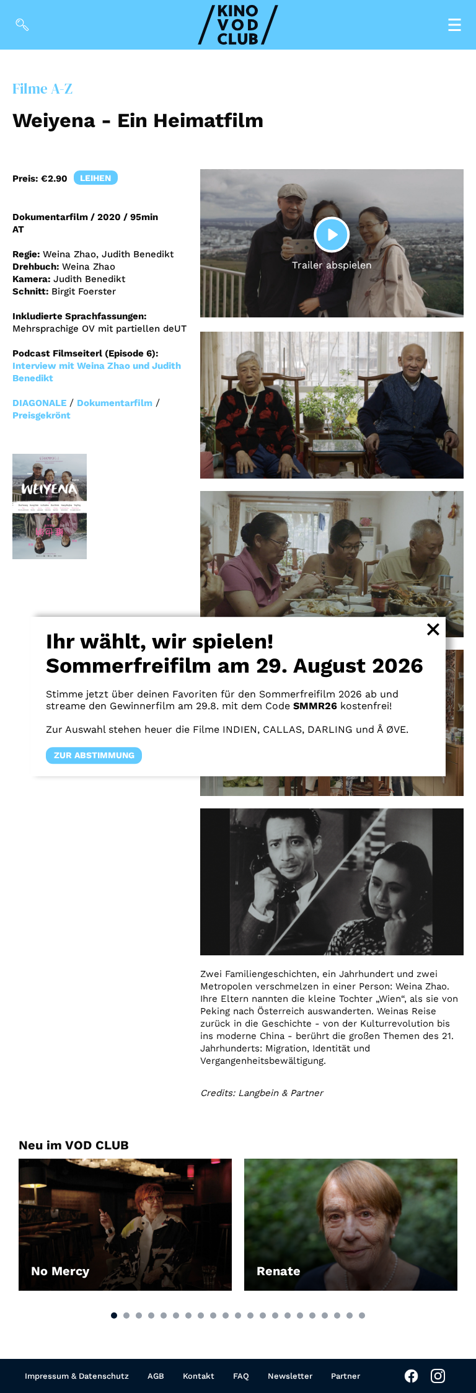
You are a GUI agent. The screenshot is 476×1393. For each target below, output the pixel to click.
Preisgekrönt (41, 415)
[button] (114, 1315)
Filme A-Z (42, 89)
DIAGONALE (39, 403)
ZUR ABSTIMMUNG (94, 755)
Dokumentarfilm (114, 403)
